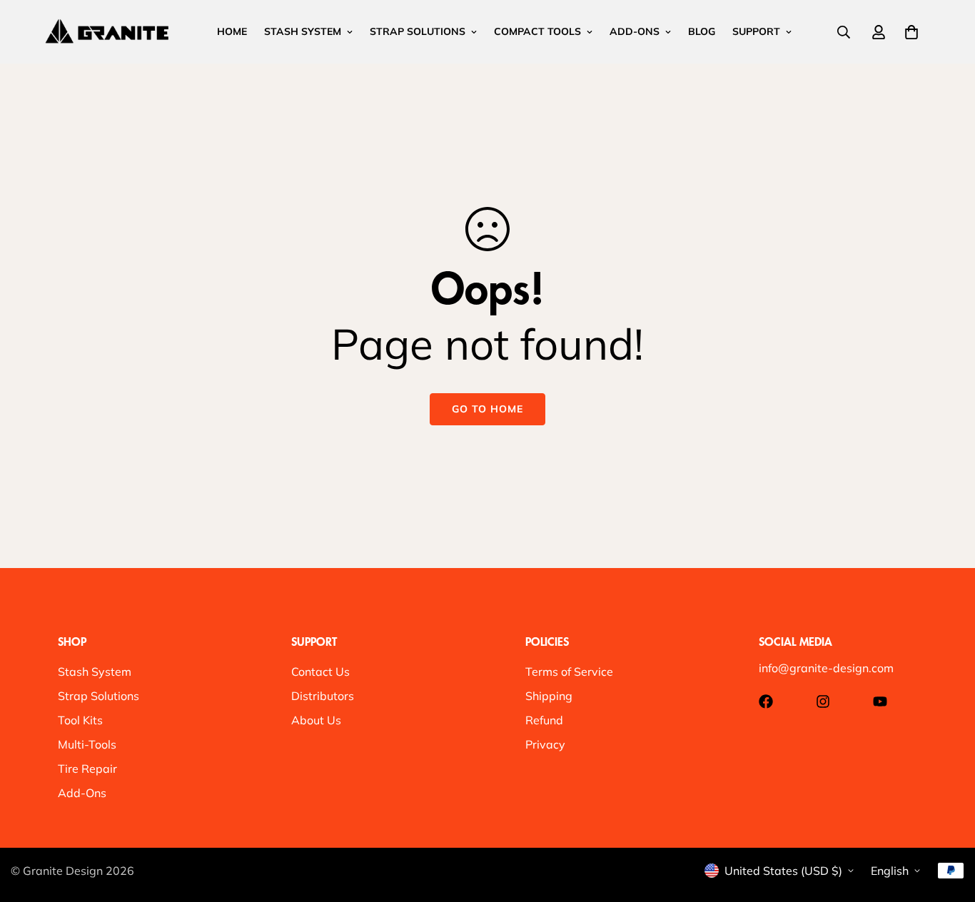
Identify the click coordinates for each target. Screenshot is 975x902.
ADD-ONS (635, 31)
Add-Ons (82, 793)
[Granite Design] (107, 31)
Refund (544, 720)
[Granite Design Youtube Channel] (880, 701)
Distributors (322, 696)
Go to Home (487, 408)
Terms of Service (569, 671)
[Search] (843, 32)
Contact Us (320, 671)
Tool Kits (80, 720)
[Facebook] (766, 701)
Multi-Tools (87, 744)
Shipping (548, 696)
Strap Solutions (98, 696)
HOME (232, 31)
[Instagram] (823, 701)
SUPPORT (756, 31)
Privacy (545, 744)
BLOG (701, 31)
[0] (911, 32)
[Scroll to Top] (947, 824)
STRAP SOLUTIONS (417, 31)
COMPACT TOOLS (537, 31)
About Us (316, 720)
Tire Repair (87, 768)
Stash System (94, 671)
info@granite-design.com (826, 668)
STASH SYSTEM (302, 31)
